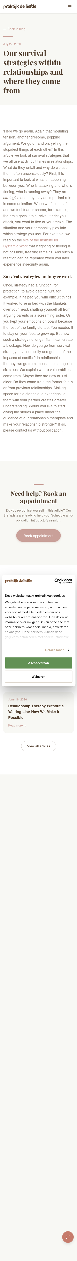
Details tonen (54, 649)
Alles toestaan (38, 663)
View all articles (38, 746)
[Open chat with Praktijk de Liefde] (68, 1237)
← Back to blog (14, 28)
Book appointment (38, 535)
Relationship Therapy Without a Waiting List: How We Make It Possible (36, 711)
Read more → (17, 725)
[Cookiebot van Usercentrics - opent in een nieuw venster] (54, 581)
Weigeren (38, 676)
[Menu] (70, 6)
